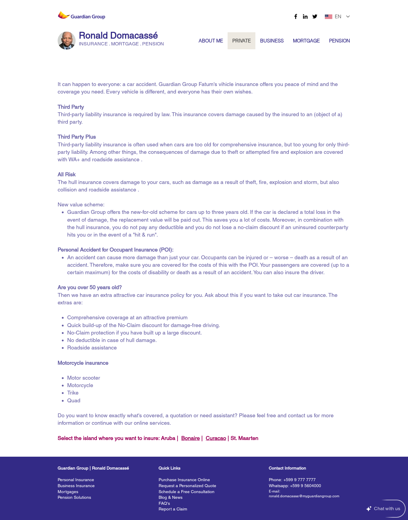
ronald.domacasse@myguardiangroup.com (304, 496)
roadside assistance (115, 159)
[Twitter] (315, 16)
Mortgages (68, 491)
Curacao (216, 438)
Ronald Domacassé (118, 35)
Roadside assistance (92, 347)
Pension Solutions (74, 497)
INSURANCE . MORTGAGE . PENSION (121, 44)
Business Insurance (76, 485)
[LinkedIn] (305, 16)
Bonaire (190, 438)
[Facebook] (295, 16)
